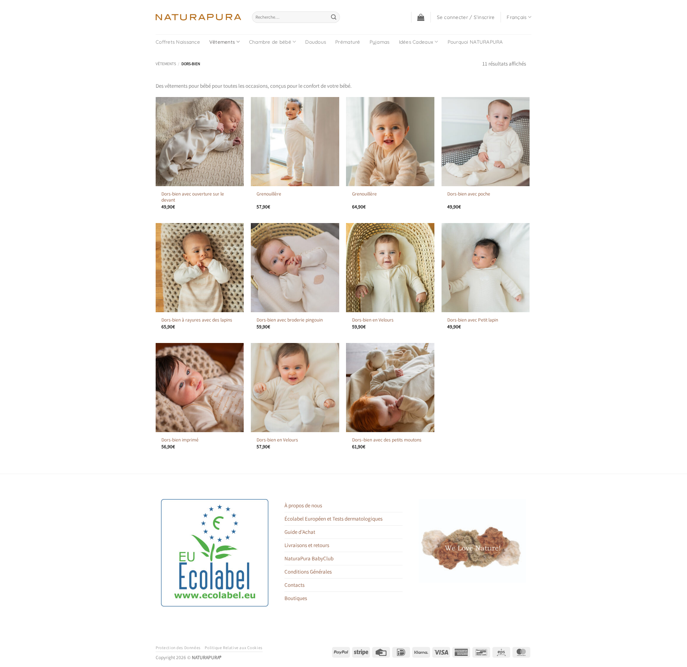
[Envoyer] (334, 17)
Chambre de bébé (270, 42)
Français (516, 17)
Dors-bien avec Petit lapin (472, 320)
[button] (420, 17)
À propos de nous (303, 505)
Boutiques (295, 598)
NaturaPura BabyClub (308, 558)
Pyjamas (380, 42)
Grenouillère (269, 194)
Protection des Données (178, 647)
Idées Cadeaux (416, 42)
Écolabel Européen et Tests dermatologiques (333, 518)
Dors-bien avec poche (468, 194)
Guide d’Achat (299, 531)
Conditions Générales (308, 571)
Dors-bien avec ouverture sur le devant (192, 197)
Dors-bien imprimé (180, 440)
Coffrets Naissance (178, 42)
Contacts (294, 584)
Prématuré (347, 42)
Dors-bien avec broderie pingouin (290, 320)
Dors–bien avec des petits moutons (387, 440)
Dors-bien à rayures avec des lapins (196, 320)
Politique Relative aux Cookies (233, 647)
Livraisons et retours (306, 545)
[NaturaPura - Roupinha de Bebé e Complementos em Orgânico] (198, 17)
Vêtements (222, 42)
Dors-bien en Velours (373, 320)
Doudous (315, 42)
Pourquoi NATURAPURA (475, 42)
